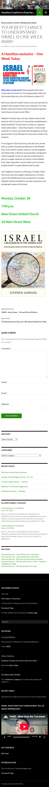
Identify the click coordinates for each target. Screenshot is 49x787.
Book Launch (7, 23)
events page (32, 613)
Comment (6, 348)
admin (19, 46)
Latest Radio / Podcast (15, 503)
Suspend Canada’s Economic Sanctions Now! (19, 660)
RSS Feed (5, 753)
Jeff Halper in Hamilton (10, 598)
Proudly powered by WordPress (12, 784)
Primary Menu (46, 12)
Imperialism (25, 23)
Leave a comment (30, 46)
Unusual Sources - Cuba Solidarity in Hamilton (20, 557)
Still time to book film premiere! (14, 472)
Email (4, 393)
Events (17, 23)
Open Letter (13, 665)
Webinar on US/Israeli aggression (14, 486)
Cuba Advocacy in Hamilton (12, 508)
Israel (34, 23)
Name (4, 382)
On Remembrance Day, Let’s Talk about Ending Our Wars (24, 320)
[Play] (4, 737)
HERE (8, 646)
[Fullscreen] (44, 737)
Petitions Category (13, 679)
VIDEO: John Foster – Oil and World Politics (19, 310)
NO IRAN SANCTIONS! (10, 675)
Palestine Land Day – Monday (13, 491)
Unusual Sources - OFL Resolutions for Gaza (19, 566)
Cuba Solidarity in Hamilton (12, 526)
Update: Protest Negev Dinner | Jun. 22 (17, 477)
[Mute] (40, 737)
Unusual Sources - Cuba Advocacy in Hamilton (20, 554)
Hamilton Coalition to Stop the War (18, 12)
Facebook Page (7, 608)
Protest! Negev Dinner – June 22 (14, 482)
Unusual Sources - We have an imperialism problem (22, 559)
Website (5, 404)
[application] (24, 727)
